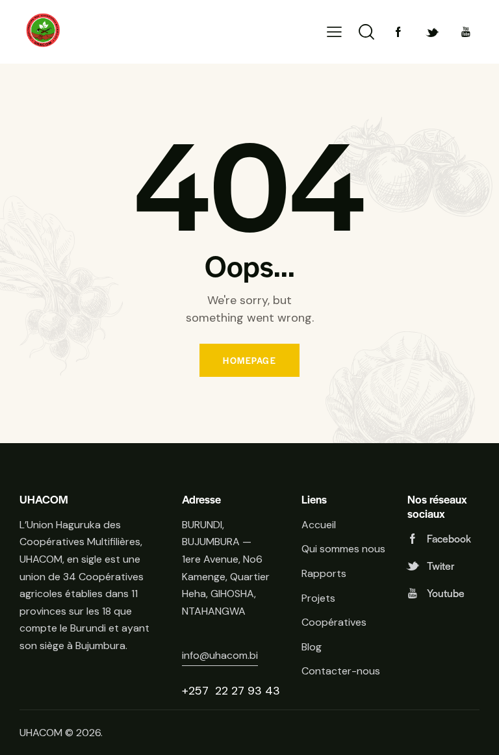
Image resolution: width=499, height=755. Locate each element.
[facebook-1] (398, 31)
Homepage (249, 360)
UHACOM (40, 732)
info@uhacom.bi (220, 655)
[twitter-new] (432, 31)
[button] (334, 32)
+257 (197, 690)
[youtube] (466, 31)
